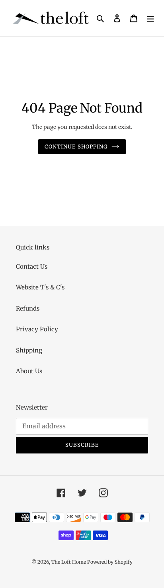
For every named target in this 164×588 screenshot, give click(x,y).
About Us (29, 371)
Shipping (29, 350)
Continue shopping (76, 146)
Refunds (27, 308)
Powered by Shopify (110, 562)
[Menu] (150, 18)
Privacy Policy (37, 329)
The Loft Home (69, 562)
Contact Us (31, 266)
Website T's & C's (40, 287)
